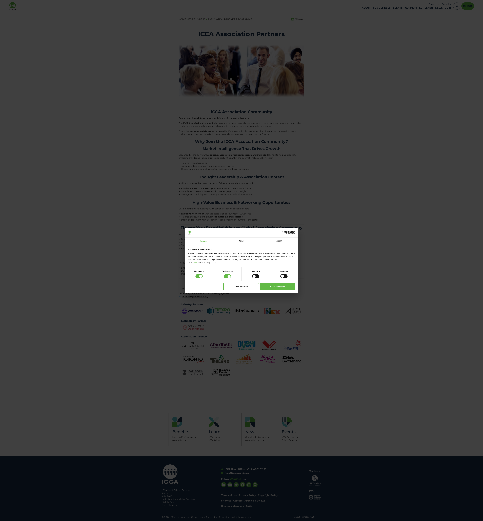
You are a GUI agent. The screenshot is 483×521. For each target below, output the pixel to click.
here (195, 262)
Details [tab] (241, 241)
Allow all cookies (277, 287)
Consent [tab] (204, 241)
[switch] (227, 276)
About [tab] (279, 241)
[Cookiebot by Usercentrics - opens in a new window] (284, 232)
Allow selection (241, 287)
